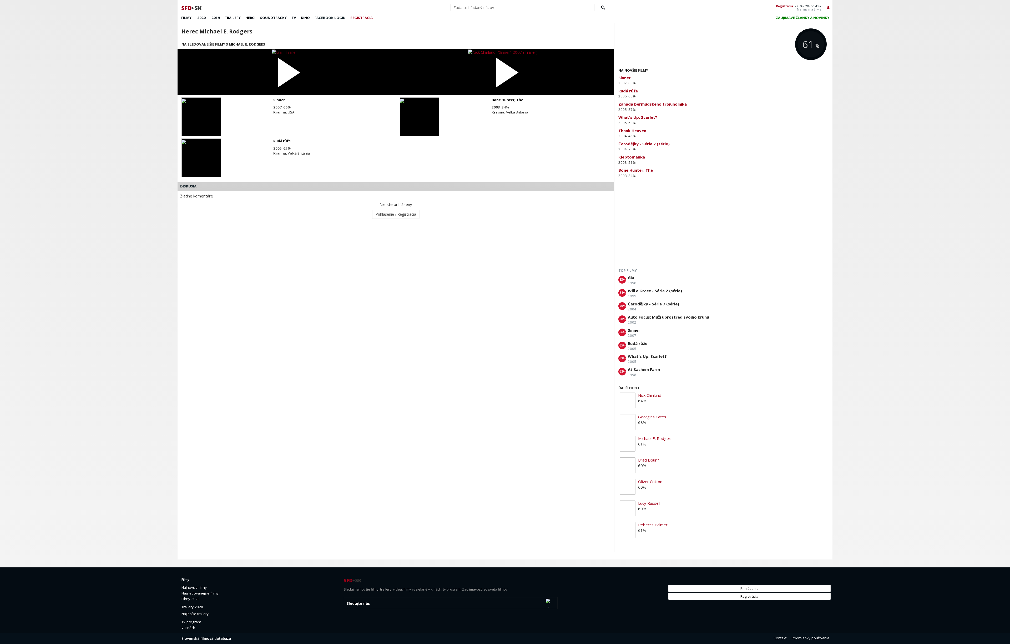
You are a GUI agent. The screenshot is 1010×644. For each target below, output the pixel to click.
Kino (305, 17)
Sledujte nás (358, 603)
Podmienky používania (810, 638)
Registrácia (784, 6)
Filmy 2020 (190, 598)
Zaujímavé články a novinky (802, 17)
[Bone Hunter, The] (419, 121)
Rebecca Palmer (653, 524)
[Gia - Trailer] (287, 72)
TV (293, 17)
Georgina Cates (652, 416)
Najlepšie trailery (195, 613)
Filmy (186, 17)
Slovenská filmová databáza (206, 638)
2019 (215, 17)
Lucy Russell (649, 503)
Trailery (233, 17)
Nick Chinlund (649, 395)
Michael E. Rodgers (655, 438)
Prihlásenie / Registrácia (396, 214)
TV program (191, 622)
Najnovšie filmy (194, 587)
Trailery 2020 (192, 607)
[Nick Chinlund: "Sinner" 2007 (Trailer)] (505, 72)
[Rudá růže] (201, 162)
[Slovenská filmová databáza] (192, 7)
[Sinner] (201, 121)
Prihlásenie (749, 588)
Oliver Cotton (650, 481)
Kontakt (780, 638)
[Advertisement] (723, 224)
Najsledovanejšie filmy (200, 593)
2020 (201, 17)
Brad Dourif (648, 460)
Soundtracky (273, 17)
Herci (250, 17)
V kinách (188, 627)
